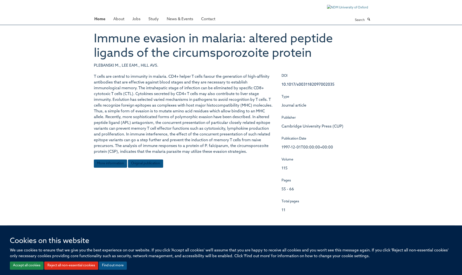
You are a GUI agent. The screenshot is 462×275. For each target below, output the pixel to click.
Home (99, 19)
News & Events (180, 19)
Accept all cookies (26, 265)
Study (153, 19)
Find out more (113, 265)
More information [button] (110, 163)
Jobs (136, 19)
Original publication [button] (145, 163)
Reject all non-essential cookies (71, 265)
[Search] (368, 19)
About (118, 19)
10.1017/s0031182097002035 (308, 85)
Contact (208, 19)
